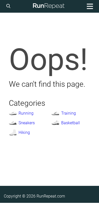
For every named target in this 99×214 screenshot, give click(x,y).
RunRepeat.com (51, 196)
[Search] (9, 6)
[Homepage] (48, 6)
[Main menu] (89, 6)
